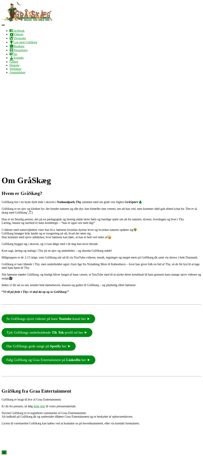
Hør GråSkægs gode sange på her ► (38, 346)
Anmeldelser (17, 72)
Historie (14, 65)
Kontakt (18, 57)
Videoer (18, 34)
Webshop (15, 69)
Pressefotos (20, 50)
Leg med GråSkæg (25, 42)
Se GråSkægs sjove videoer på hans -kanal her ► (48, 319)
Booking (18, 46)
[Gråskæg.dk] (27, 20)
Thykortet (19, 38)
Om (14, 54)
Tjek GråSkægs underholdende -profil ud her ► (47, 332)
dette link (39, 406)
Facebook (18, 30)
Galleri (14, 61)
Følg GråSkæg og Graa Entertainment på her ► (48, 360)
